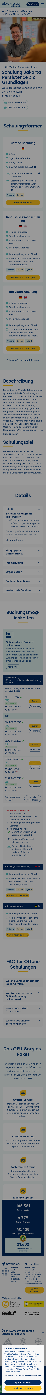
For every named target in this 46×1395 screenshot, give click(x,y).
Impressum (12, 1376)
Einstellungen (24, 1382)
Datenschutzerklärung (31, 1376)
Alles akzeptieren (24, 1388)
